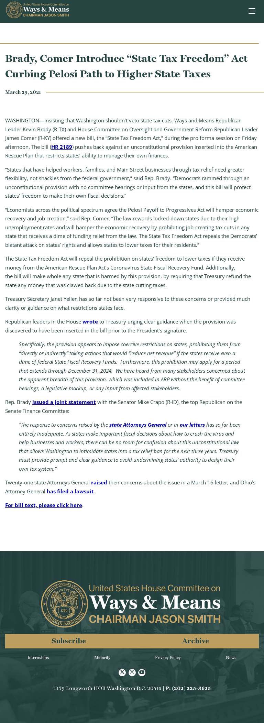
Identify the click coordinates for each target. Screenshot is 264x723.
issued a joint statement (64, 401)
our (184, 424)
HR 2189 (61, 146)
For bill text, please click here (43, 505)
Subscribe (69, 640)
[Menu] (252, 11)
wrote (90, 321)
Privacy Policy (168, 657)
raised (99, 482)
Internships (38, 657)
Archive (195, 640)
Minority (102, 657)
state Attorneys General (137, 424)
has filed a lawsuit (70, 491)
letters (197, 424)
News (231, 657)
